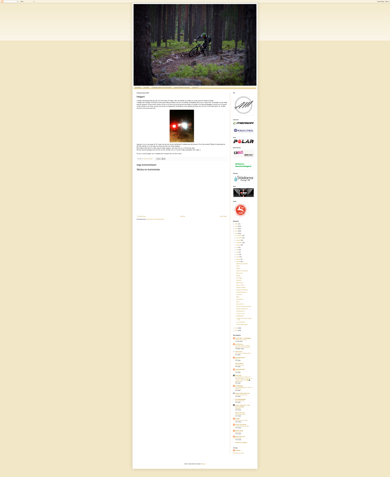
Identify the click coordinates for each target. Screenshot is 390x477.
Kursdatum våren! (239, 365)
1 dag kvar (239, 294)
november (239, 238)
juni (237, 249)
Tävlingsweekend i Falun (241, 394)
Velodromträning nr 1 (242, 292)
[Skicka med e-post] (157, 159)
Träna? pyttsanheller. (242, 324)
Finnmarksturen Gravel (241, 339)
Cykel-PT (195, 87)
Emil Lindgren (239, 363)
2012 (236, 233)
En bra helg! (238, 438)
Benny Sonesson (240, 436)
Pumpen (237, 418)
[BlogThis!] (159, 159)
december (239, 235)
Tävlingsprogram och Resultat (161, 87)
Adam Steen (238, 351)
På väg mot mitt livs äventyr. (243, 306)
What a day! (239, 273)
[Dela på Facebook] (163, 159)
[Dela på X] (161, 159)
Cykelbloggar (239, 386)
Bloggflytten (238, 408)
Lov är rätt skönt (240, 322)
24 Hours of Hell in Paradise (242, 426)
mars (237, 257)
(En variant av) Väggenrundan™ (243, 353)
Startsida (138, 87)
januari (238, 261)
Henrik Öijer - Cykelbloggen (243, 338)
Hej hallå (238, 280)
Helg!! (237, 266)
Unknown (237, 450)
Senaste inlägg (141, 216)
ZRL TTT (237, 359)
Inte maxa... (238, 371)
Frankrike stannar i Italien (241, 420)
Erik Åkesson (239, 344)
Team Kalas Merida (240, 424)
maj (237, 252)
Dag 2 (237, 301)
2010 (236, 330)
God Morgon (239, 299)
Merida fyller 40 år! (239, 400)
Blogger (203, 464)
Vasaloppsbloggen (240, 399)
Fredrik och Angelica (241, 442)
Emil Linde (238, 375)
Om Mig (146, 87)
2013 (236, 231)
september (239, 242)
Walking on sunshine (242, 263)
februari (238, 259)
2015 (236, 226)
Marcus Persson (240, 413)
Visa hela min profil (238, 453)
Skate (237, 297)
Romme (238, 268)
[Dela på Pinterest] (165, 159)
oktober (238, 240)
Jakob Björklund (240, 357)
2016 (236, 224)
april (237, 254)
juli (237, 247)
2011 (236, 328)
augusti (238, 245)
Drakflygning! (239, 316)
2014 (236, 228)
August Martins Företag (181, 87)
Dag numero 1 (240, 304)
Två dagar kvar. (240, 311)
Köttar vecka (239, 282)
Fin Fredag (239, 278)
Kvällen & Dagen (240, 287)
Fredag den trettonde (242, 290)
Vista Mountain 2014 (240, 414)
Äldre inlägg (223, 216)
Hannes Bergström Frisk (242, 393)
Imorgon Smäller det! (242, 309)
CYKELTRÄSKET (240, 369)
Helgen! (238, 275)
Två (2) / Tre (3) (240, 313)
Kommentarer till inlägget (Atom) (155, 219)
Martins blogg (239, 430)
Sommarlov (238, 432)
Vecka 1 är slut (240, 285)
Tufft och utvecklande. (242, 271)
